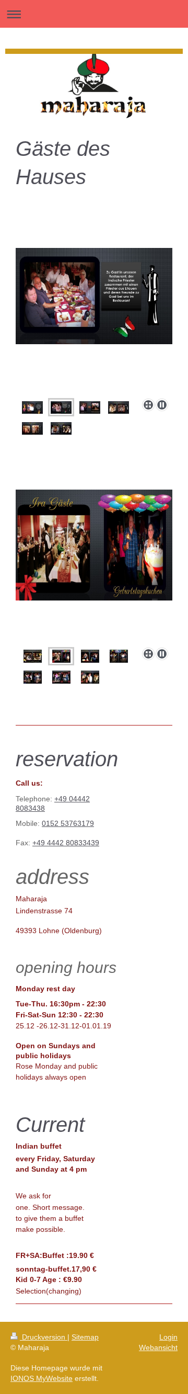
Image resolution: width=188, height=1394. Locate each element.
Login (168, 1337)
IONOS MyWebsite (41, 1378)
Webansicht (158, 1347)
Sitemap (85, 1337)
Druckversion (43, 1337)
